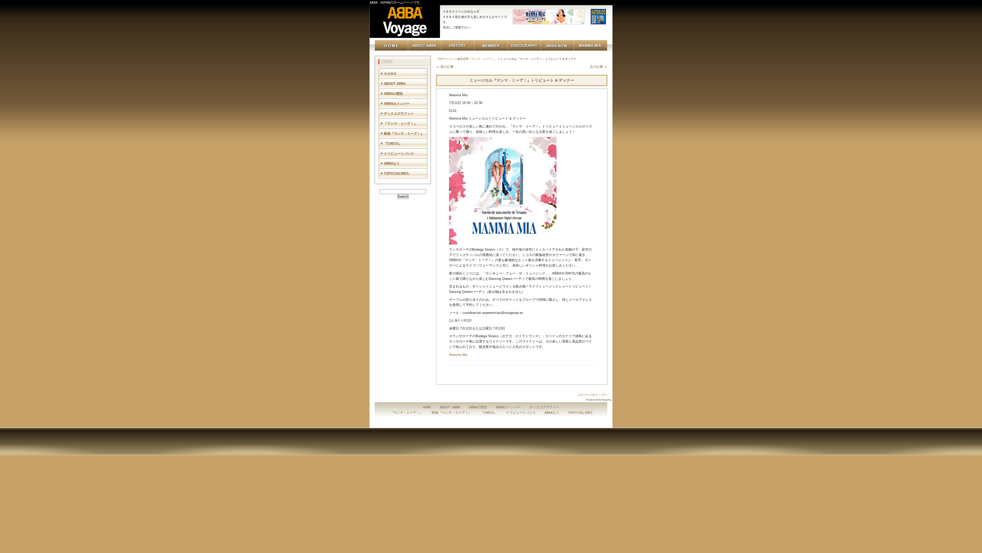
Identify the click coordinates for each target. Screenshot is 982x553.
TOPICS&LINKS (580, 412)
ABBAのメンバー (397, 103)
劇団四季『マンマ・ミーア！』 (477, 58)
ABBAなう (392, 163)
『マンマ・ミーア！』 (400, 123)
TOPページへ (445, 58)
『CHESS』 (393, 143)
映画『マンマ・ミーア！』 (404, 133)
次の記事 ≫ (598, 67)
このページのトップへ (592, 395)
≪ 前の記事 (445, 67)
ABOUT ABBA (395, 84)
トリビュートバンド (399, 153)
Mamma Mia (458, 355)
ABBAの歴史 (393, 93)
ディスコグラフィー (399, 113)
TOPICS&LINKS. (397, 173)
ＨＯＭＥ (390, 74)
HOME (427, 407)
